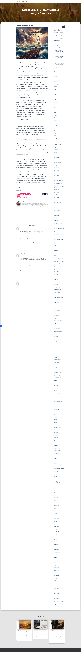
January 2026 (55, 81)
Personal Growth (56, 471)
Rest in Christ (55, 523)
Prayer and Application (56, 490)
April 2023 (55, 135)
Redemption (55, 511)
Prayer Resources (56, 497)
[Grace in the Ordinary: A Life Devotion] (57, 624)
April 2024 (55, 115)
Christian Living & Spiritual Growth (58, 180)
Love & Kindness (56, 417)
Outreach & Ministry (56, 453)
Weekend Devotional (56, 593)
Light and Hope (56, 412)
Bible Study (55, 152)
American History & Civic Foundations (58, 144)
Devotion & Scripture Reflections (58, 223)
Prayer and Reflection (56, 492)
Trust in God (55, 583)
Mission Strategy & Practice (57, 427)
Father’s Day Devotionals (57, 328)
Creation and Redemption (57, 210)
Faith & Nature (56, 282)
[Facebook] (1, 326)
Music (54, 440)
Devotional (55, 225)
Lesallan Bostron (27, 197)
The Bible (55, 565)
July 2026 (55, 71)
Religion (55, 516)
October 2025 (55, 86)
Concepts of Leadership (57, 205)
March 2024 (55, 117)
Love (54, 414)
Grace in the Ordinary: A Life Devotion (58, 38)
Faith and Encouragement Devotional (58, 297)
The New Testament (56, 572)
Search (64, 25)
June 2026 (55, 73)
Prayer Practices (56, 495)
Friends (55, 339)
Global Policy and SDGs (57, 346)
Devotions (55, 236)
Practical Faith (55, 487)
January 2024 (55, 120)
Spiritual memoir (56, 547)
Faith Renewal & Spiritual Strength (58, 320)
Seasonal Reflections (56, 534)
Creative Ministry (56, 212)
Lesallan (24, 197)
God (21, 197)
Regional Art (55, 513)
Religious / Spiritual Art (57, 518)
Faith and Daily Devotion (57, 292)
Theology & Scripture (56, 578)
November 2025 (56, 84)
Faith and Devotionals (56, 294)
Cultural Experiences (56, 215)
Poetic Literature (56, 484)
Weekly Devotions (56, 596)
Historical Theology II (56, 362)
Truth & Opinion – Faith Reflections (58, 585)
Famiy (54, 326)
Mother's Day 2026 (56, 437)
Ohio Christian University (20, 194)
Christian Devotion (56, 165)
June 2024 (55, 112)
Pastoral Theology (56, 463)
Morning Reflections (56, 435)
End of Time (55, 253)
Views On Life (55, 591)
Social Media (55, 539)
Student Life (55, 557)
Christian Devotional (56, 167)
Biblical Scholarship (56, 157)
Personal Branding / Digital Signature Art (59, 468)
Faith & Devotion (56, 279)
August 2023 (55, 128)
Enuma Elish (55, 255)
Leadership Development (57, 399)
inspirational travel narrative (57, 372)
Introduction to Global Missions (58, 375)
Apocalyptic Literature (56, 147)
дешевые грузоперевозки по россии (28, 242)
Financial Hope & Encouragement (58, 331)
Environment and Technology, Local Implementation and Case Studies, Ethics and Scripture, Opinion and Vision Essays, (59, 260)
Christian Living (56, 178)
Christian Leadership (56, 175)
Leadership (55, 388)
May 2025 (55, 94)
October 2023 (55, 125)
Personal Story (55, 476)
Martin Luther (55, 419)
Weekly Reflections (56, 598)
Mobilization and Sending (57, 430)
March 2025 (55, 97)
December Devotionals (56, 218)
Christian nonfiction (56, 189)
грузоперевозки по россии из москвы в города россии (32, 248)
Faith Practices (55, 318)
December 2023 (56, 122)
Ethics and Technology (56, 271)
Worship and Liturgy (56, 606)
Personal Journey (56, 473)
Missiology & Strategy (56, 424)
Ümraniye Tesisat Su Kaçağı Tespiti (59, 56)
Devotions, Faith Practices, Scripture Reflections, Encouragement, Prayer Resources (58, 241)
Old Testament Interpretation (57, 450)
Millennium (55, 422)
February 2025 (55, 99)
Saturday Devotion (56, 529)
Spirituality (55, 554)
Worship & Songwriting (57, 604)
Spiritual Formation (56, 544)
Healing (55, 354)
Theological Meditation (56, 575)
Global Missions (56, 344)
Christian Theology (56, 192)
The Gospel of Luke (56, 570)
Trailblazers (55, 580)
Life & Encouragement (56, 409)
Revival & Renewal (56, 526)
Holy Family (55, 364)
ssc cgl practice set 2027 (58, 50)
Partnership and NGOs (56, 458)
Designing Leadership (56, 220)
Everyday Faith (56, 276)
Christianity (19, 197)
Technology (55, 560)
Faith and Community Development (58, 287)
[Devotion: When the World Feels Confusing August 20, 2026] (40, 624)
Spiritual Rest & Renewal (57, 552)
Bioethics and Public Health (57, 162)
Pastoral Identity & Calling (57, 461)
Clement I (55, 200)
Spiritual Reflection (56, 549)
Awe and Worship (56, 149)
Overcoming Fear (56, 455)
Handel (55, 352)
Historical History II (56, 357)
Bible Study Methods (56, 154)
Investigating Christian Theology (58, 377)
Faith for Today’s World (57, 310)
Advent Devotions (56, 142)
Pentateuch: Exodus (27, 194)
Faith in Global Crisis (56, 313)
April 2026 (55, 76)
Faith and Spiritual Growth (57, 305)
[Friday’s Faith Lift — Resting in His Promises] (24, 624)
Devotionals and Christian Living (58, 234)
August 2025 (55, 89)
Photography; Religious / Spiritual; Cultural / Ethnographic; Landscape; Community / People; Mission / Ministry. (59, 481)
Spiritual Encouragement (57, 542)
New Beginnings (56, 445)
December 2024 (56, 102)
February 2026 (55, 79)
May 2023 (55, 133)
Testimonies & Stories (56, 562)
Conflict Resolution (56, 207)
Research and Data (56, 521)
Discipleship (55, 245)
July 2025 (55, 91)
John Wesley (55, 380)
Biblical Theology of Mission (57, 160)
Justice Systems (56, 385)
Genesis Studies (56, 341)
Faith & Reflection (56, 284)
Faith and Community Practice (57, 289)
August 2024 (55, 109)
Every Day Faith (56, 274)
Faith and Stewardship (56, 307)
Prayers (55, 500)
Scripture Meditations (56, 531)
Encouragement (56, 250)
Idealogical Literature (56, 370)
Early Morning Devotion (57, 247)
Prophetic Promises (56, 505)
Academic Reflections (56, 141)
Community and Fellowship (57, 202)
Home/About (55, 367)
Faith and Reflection (56, 302)
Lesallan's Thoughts (56, 406)
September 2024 (56, 107)
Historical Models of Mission (57, 359)
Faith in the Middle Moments (57, 315)
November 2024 (56, 104)
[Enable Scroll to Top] (79, 650)
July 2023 (55, 130)
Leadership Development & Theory (58, 401)
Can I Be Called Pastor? (57, 40)
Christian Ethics (56, 172)
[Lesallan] (18, 203)
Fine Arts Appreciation (56, 333)
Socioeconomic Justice (56, 541)
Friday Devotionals (56, 336)
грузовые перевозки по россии (28, 276)
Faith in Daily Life (56, 312)
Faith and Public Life (56, 300)
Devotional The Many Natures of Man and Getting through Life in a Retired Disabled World (59, 230)
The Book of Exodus (25, 198)
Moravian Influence (56, 432)
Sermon (55, 536)
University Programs (56, 588)
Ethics (54, 266)
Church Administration (56, 197)
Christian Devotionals (56, 170)
